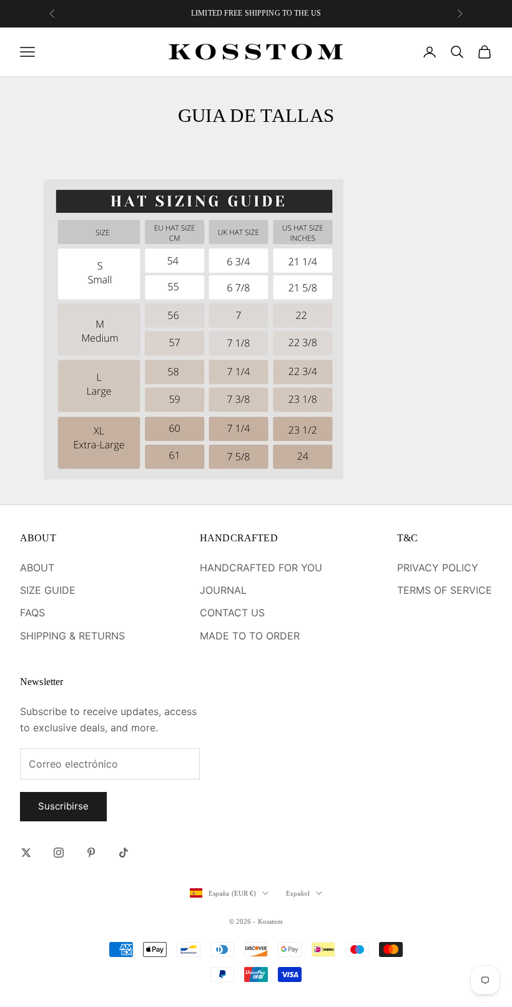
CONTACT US (232, 612)
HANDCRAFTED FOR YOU (261, 567)
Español (298, 893)
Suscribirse (63, 806)
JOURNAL (223, 590)
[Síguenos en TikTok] (123, 852)
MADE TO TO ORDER (250, 635)
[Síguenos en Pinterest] (91, 852)
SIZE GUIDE (48, 590)
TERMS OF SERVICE (444, 590)
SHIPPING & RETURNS (72, 635)
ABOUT (37, 567)
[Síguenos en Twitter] (26, 852)
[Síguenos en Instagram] (58, 852)
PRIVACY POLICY (437, 567)
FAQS (32, 612)
